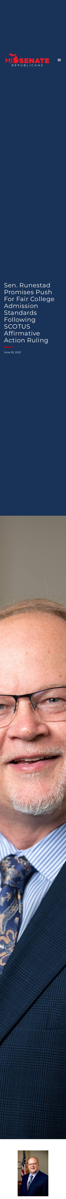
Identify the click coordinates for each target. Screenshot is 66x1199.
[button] (59, 60)
